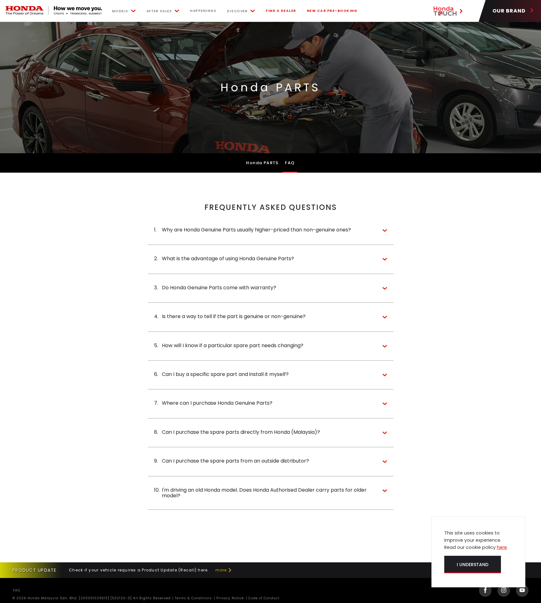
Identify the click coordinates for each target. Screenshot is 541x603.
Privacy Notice (229, 598)
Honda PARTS (262, 163)
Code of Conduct (263, 598)
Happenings (203, 10)
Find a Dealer (281, 10)
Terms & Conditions (192, 598)
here (502, 547)
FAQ (290, 163)
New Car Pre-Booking (332, 10)
